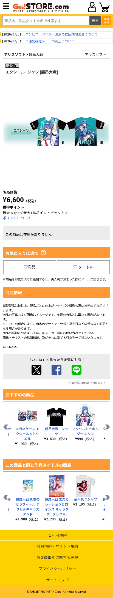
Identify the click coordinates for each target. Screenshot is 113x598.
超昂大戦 (36, 54)
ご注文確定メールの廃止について (50, 41)
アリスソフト (15, 54)
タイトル (86, 267)
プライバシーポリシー (57, 568)
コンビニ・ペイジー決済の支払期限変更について (61, 34)
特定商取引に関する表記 (57, 557)
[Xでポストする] (36, 373)
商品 (31, 267)
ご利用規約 (57, 535)
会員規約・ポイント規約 (57, 546)
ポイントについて (17, 217)
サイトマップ (57, 579)
